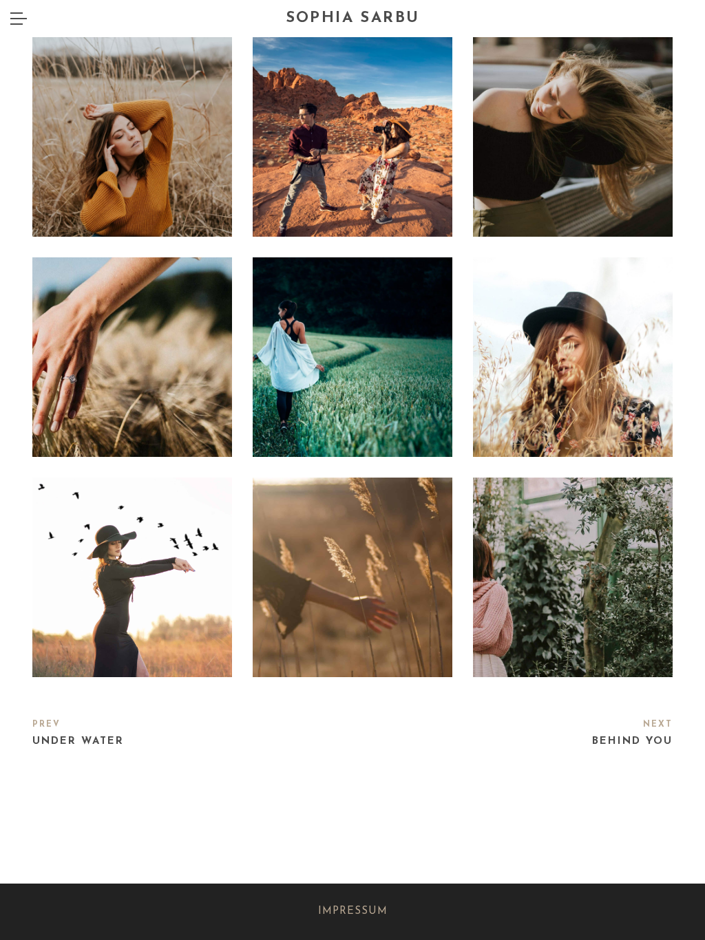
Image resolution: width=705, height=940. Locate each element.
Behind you (632, 741)
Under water (78, 741)
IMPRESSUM (353, 911)
